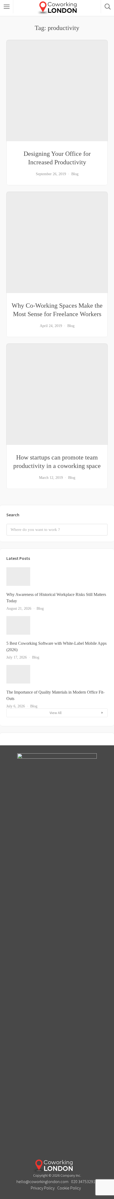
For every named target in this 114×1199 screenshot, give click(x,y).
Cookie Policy (69, 1188)
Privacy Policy (43, 1188)
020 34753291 (83, 1181)
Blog (74, 174)
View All (56, 712)
